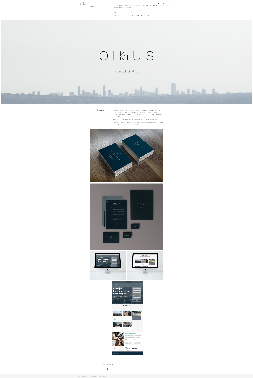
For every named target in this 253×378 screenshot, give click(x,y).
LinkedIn (103, 376)
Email (100, 376)
